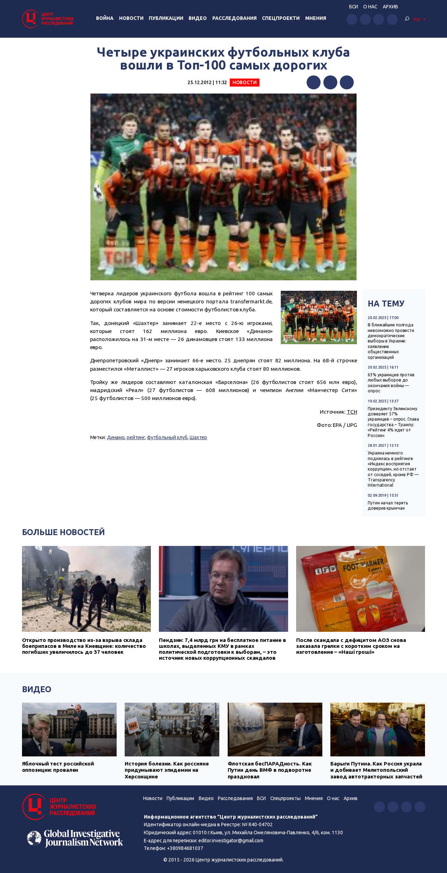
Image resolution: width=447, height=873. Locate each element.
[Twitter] (330, 82)
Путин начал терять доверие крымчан (388, 505)
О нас (370, 6)
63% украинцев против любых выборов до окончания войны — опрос (391, 382)
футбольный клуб (167, 437)
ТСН (352, 412)
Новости (131, 18)
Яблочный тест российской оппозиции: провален (58, 767)
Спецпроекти (281, 18)
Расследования (234, 18)
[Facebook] (314, 82)
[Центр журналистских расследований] (49, 18)
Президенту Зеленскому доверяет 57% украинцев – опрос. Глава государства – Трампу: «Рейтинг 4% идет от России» (393, 422)
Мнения (315, 18)
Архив (390, 6)
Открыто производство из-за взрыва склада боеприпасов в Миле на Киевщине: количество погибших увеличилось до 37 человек (84, 646)
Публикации (166, 18)
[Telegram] (347, 82)
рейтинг (136, 437)
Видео (198, 18)
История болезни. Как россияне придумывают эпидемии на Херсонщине (167, 770)
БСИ (353, 6)
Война (104, 18)
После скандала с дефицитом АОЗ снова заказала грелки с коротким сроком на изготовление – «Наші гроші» (351, 646)
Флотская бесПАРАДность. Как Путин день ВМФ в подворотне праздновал (270, 770)
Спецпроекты (285, 798)
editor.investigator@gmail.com (230, 840)
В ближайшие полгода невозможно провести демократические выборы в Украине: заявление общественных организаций (391, 341)
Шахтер (198, 437)
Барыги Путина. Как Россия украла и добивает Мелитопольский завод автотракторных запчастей (376, 770)
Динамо (116, 437)
